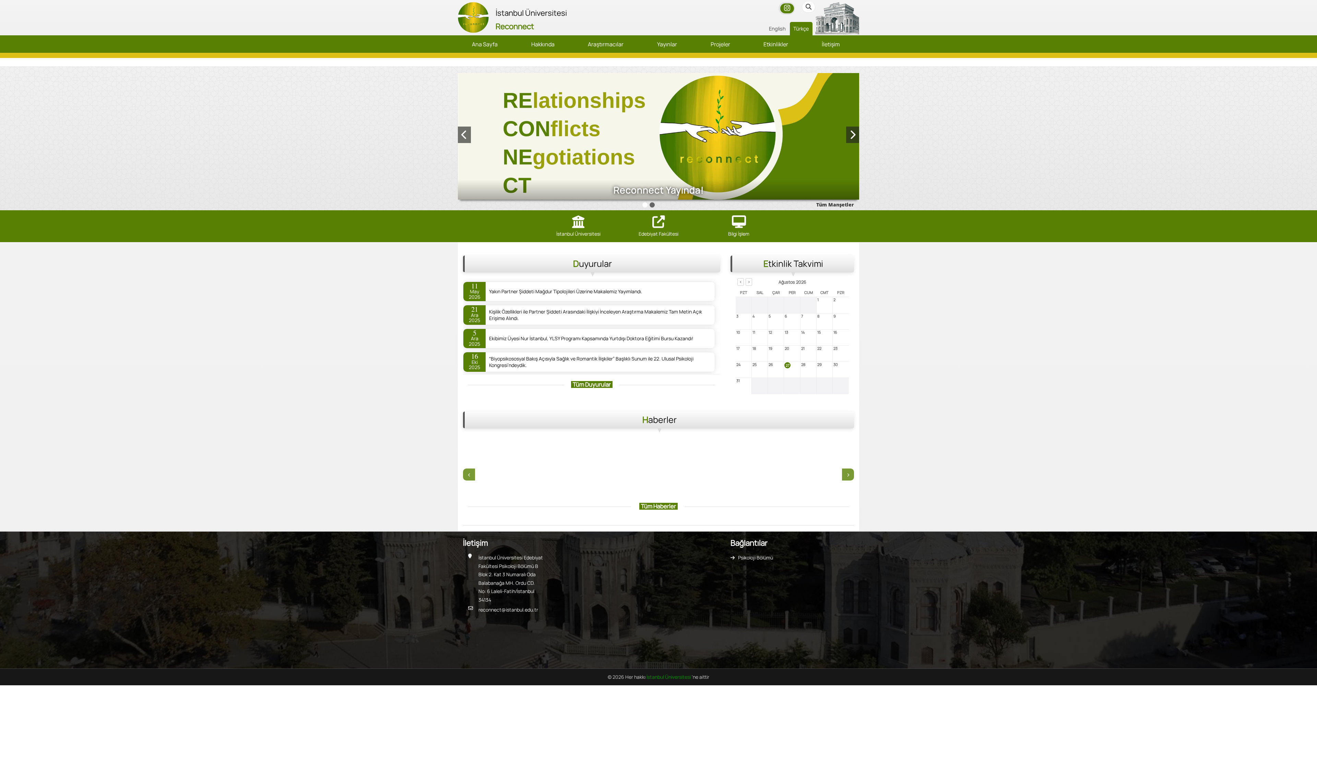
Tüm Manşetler (835, 204)
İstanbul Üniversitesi (669, 677)
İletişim (831, 44)
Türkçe (801, 28)
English (777, 28)
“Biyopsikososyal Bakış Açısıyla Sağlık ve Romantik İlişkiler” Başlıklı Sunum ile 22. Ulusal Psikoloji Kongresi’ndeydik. (591, 362)
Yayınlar (667, 44)
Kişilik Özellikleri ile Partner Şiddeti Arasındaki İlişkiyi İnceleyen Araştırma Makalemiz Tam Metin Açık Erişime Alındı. (595, 315)
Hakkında (543, 44)
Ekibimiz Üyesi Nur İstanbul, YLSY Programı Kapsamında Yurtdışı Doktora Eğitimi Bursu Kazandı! (591, 338)
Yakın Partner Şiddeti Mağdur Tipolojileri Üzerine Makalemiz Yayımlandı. (565, 291)
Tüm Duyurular (592, 384)
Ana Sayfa (485, 44)
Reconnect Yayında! (659, 190)
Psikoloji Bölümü (755, 557)
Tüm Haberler (658, 506)
